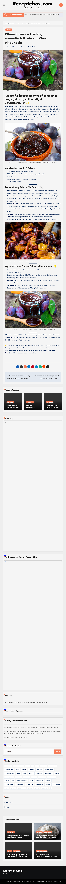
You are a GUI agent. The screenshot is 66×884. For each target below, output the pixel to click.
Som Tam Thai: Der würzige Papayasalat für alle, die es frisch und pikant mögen (17, 856)
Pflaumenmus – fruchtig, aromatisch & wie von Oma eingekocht (26, 38)
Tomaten (48, 780)
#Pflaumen (15, 47)
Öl (50, 788)
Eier (37, 766)
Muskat (31, 773)
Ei (32, 766)
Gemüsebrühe (9, 769)
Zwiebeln (44, 788)
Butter (27, 766)
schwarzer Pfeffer (22, 780)
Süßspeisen (48, 832)
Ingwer (24, 769)
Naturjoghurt (48, 773)
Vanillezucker (39, 784)
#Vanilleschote (22, 47)
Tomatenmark (9, 784)
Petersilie (26, 777)
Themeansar (57, 881)
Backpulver (8, 766)
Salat (9, 851)
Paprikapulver (9, 777)
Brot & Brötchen (42, 851)
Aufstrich (9, 29)
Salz (13, 780)
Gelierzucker (52, 766)
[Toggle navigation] (4, 5)
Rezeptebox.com (13, 870)
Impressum (7, 807)
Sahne (7, 780)
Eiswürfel (43, 766)
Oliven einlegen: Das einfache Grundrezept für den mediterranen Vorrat (18, 837)
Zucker (30, 788)
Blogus (47, 881)
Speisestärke (39, 780)
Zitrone (13, 788)
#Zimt (29, 47)
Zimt (7, 788)
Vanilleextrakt (29, 784)
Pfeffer (34, 777)
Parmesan (18, 777)
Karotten (31, 769)
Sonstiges (11, 832)
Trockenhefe (19, 784)
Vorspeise (17, 851)
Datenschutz (8, 802)
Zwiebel (37, 788)
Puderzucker (51, 777)
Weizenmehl (56, 784)
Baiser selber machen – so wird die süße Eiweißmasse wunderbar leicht (46, 837)
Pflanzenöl (42, 777)
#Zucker (33, 47)
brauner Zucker (18, 766)
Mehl (18, 773)
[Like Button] (6, 359)
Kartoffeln (39, 769)
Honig (17, 769)
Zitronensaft (21, 788)
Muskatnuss (39, 773)
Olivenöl (57, 773)
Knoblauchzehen (10, 773)
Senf (31, 780)
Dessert (39, 832)
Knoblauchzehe (49, 769)
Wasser (48, 784)
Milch (24, 773)
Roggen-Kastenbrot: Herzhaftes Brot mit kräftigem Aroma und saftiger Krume (47, 856)
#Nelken (8, 47)
